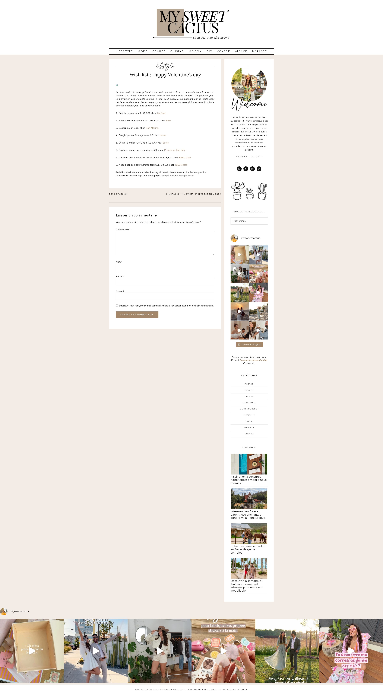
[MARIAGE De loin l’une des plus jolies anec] (240, 292)
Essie (165, 142)
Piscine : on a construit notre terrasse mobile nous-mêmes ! (249, 480)
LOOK (249, 421)
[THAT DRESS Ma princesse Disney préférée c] (258, 311)
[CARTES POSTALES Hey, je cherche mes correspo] (258, 292)
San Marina (152, 128)
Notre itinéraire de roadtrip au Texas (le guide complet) (248, 549)
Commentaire (123, 229)
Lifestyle (124, 51)
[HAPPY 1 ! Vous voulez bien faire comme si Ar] (258, 330)
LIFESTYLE (165, 66)
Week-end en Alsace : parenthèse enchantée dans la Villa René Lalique (248, 514)
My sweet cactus (210, 690)
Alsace (241, 51)
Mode (143, 51)
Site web (120, 291)
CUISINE (249, 396)
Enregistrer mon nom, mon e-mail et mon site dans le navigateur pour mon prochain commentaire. (166, 305)
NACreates (181, 165)
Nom (119, 262)
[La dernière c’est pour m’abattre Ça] (258, 254)
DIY (209, 51)
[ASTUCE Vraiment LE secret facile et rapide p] (258, 273)
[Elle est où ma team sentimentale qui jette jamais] (240, 254)
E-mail (120, 276)
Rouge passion (118, 194)
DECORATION (249, 403)
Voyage (223, 51)
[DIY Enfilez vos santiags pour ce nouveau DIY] (240, 273)
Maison (195, 51)
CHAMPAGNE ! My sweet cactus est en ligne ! (193, 194)
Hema (163, 135)
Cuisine (177, 51)
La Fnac (161, 113)
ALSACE (249, 384)
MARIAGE (249, 428)
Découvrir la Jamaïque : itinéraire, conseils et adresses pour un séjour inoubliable (247, 585)
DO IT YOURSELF (249, 409)
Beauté (159, 51)
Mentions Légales (235, 690)
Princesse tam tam (174, 150)
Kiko (168, 120)
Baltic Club (185, 157)
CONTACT (257, 156)
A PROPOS (241, 156)
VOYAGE (249, 434)
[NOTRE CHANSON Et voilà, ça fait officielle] (240, 330)
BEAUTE (249, 390)
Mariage (259, 51)
